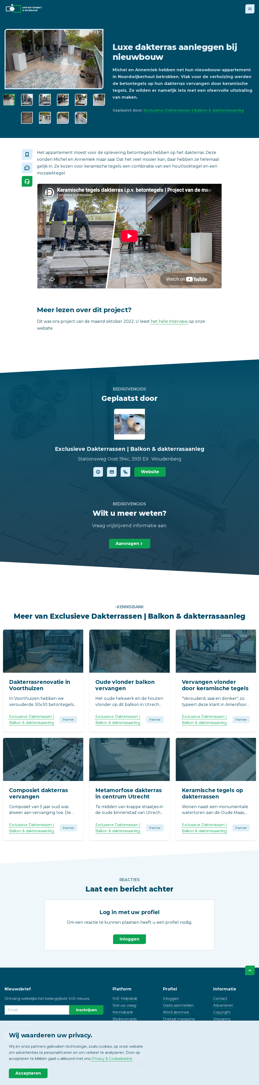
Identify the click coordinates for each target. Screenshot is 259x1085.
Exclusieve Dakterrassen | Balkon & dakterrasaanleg (194, 110)
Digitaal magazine (179, 1019)
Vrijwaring (221, 1019)
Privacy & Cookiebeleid (112, 1058)
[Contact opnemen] (112, 472)
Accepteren (28, 1073)
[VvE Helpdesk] (27, 181)
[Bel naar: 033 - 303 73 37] (125, 472)
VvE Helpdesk (125, 998)
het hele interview (169, 321)
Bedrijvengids (125, 1019)
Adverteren (223, 1005)
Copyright (222, 1012)
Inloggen (129, 939)
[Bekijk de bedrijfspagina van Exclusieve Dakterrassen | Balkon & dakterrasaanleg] (98, 472)
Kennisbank (123, 1012)
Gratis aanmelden (178, 1005)
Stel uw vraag (124, 1005)
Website (150, 471)
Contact (220, 998)
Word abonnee (176, 1012)
